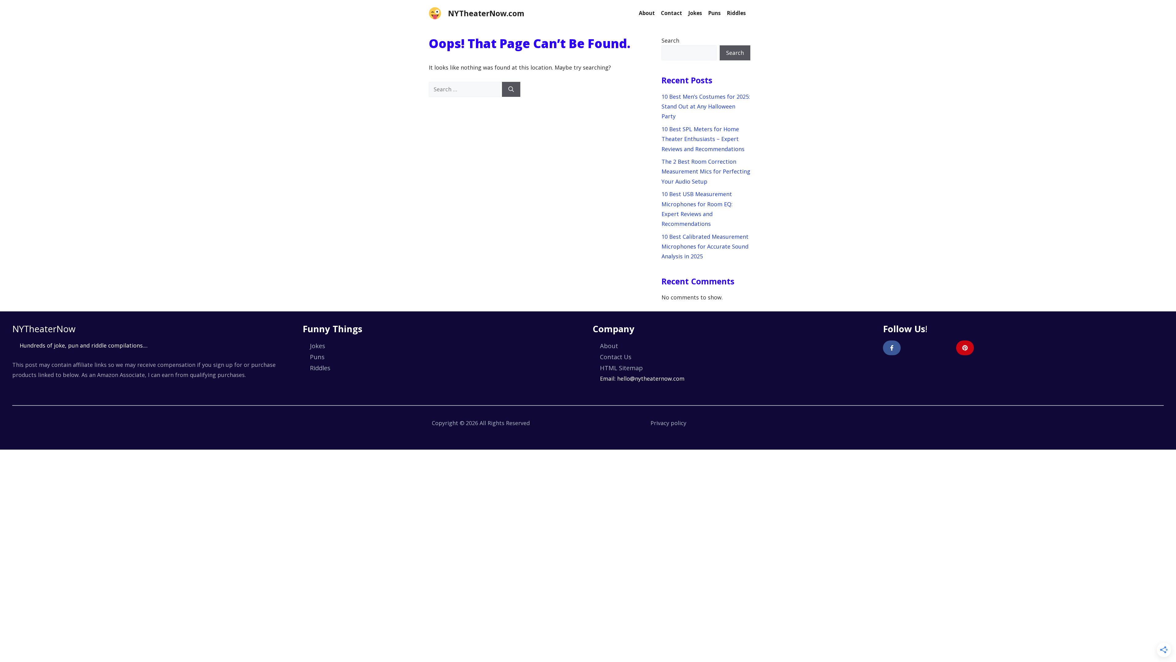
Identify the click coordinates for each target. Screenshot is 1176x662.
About (647, 13)
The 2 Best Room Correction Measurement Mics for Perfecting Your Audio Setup (706, 171)
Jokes (695, 13)
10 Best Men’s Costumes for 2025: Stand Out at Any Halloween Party (706, 106)
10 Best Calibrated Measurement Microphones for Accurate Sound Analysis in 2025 (705, 246)
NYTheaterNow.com (486, 13)
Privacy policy (668, 423)
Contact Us (615, 357)
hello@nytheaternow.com (650, 378)
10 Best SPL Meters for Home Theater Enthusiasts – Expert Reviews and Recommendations (703, 139)
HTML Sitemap (621, 368)
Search (670, 40)
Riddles (736, 13)
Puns (714, 13)
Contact (671, 13)
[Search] (511, 89)
